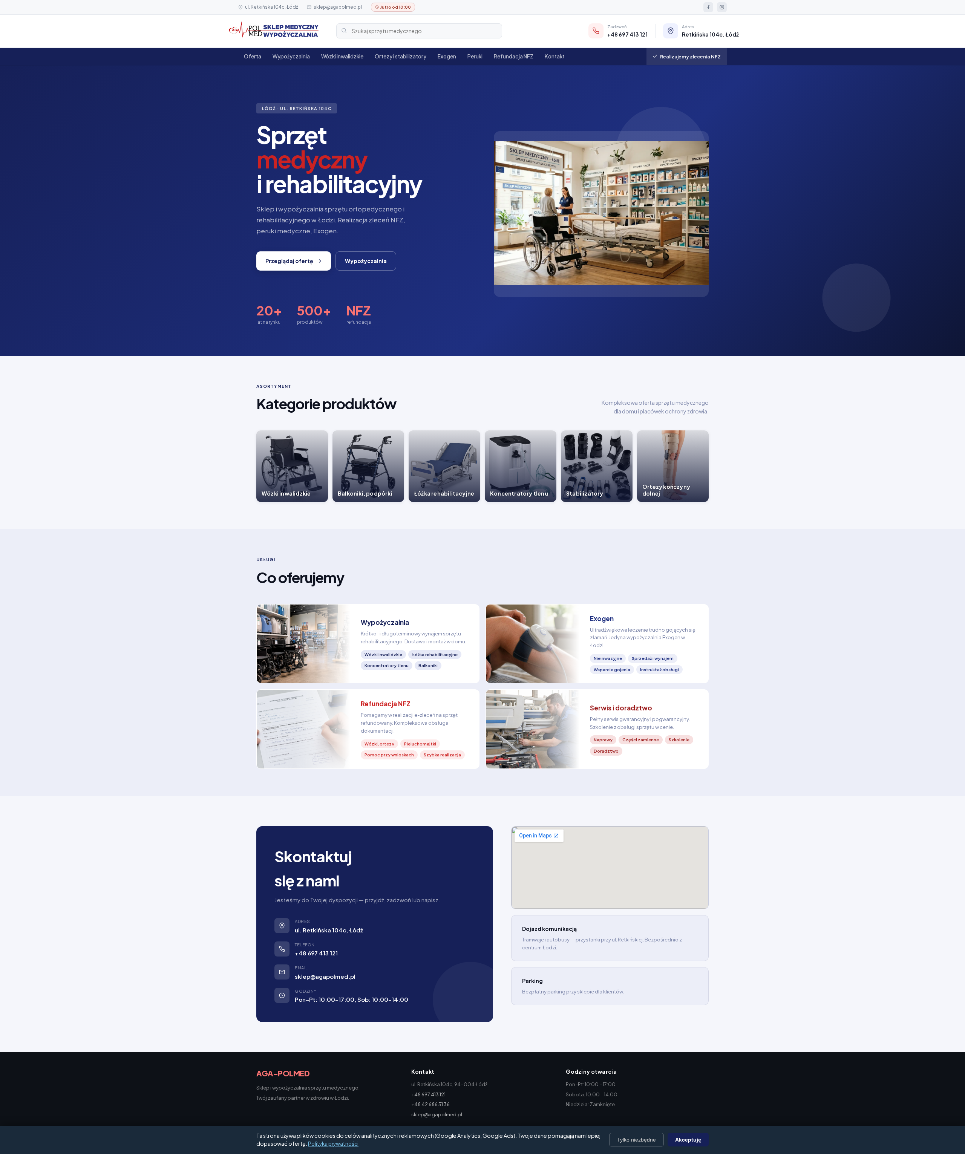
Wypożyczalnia (291, 56)
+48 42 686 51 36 (430, 1104)
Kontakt (555, 56)
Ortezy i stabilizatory (400, 56)
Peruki (474, 56)
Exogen (447, 56)
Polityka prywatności (333, 1143)
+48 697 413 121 (316, 953)
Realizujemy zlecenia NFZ (690, 57)
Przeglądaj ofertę (289, 260)
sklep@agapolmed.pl (338, 7)
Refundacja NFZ (513, 56)
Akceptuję (688, 1140)
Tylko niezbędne (636, 1140)
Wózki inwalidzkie (342, 56)
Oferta (252, 56)
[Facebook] (708, 7)
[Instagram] (722, 7)
